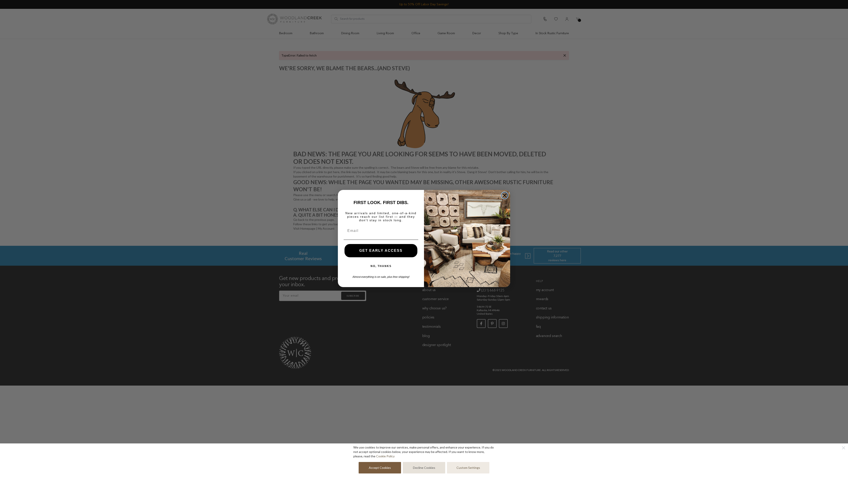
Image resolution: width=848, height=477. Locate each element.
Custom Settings (468, 467)
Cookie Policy (385, 456)
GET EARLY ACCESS (381, 250)
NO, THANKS (381, 266)
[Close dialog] (504, 195)
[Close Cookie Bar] (843, 447)
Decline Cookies (424, 467)
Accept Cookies (380, 467)
